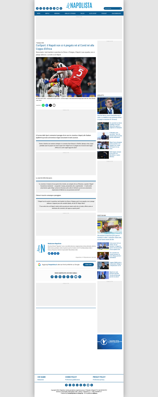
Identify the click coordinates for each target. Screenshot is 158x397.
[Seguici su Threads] (50, 8)
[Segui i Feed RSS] (61, 8)
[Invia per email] (54, 105)
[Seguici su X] (40, 8)
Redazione (41, 380)
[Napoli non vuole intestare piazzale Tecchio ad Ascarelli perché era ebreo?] (103, 275)
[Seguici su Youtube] (57, 8)
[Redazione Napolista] (41, 248)
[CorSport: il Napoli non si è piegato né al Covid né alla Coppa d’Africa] (66, 77)
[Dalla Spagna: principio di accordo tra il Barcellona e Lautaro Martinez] (103, 155)
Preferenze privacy (98, 380)
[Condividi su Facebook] (46, 105)
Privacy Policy (99, 377)
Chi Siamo (42, 377)
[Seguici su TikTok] (54, 8)
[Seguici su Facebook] (37, 8)
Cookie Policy (71, 377)
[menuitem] (38, 13)
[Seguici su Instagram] (44, 8)
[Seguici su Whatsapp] (47, 8)
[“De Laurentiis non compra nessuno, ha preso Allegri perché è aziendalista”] (103, 256)
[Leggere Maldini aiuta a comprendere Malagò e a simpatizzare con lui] (103, 266)
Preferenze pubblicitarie (72, 380)
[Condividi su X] (50, 105)
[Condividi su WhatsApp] (43, 105)
